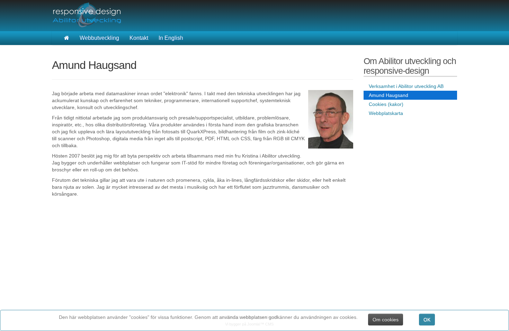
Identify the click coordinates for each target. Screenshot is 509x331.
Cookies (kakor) (386, 104)
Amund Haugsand (388, 95)
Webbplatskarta (386, 113)
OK (426, 319)
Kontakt (139, 38)
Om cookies (386, 319)
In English (171, 38)
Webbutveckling (99, 38)
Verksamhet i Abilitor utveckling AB (406, 86)
